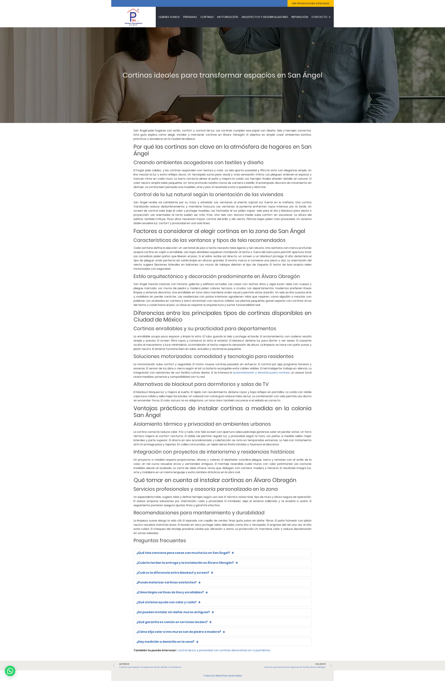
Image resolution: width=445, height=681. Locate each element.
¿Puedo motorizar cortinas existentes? (166, 582)
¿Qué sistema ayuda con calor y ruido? (166, 602)
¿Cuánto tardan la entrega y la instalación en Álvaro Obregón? (185, 563)
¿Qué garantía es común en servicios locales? (172, 622)
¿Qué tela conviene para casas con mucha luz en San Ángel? (183, 553)
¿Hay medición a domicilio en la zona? (165, 642)
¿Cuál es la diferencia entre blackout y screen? (172, 573)
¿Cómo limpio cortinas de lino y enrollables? (170, 592)
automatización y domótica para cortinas (261, 373)
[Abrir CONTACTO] (329, 17)
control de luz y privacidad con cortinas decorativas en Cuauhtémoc (224, 650)
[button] (10, 671)
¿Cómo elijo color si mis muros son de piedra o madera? (178, 632)
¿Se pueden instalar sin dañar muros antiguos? (173, 612)
